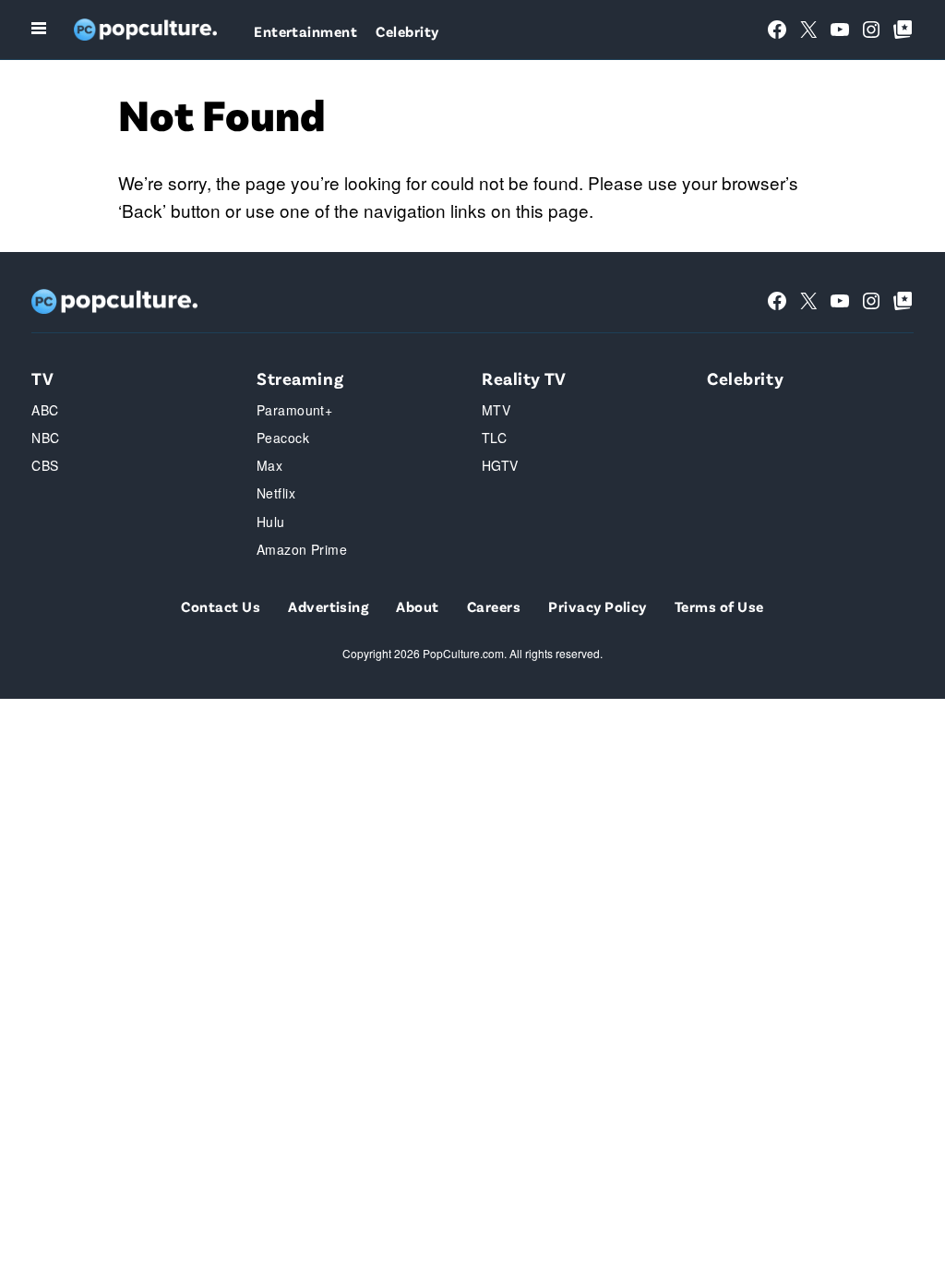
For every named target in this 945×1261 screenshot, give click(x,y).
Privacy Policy (597, 606)
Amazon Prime (302, 549)
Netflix (276, 493)
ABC (44, 410)
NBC (45, 437)
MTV (496, 410)
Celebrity (407, 31)
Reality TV (524, 378)
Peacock (283, 437)
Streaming (300, 378)
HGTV (500, 465)
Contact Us (220, 606)
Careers (493, 606)
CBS (44, 465)
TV (42, 378)
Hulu (271, 521)
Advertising (328, 606)
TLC (494, 437)
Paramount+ (294, 410)
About (417, 606)
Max (269, 465)
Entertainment (305, 31)
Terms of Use (719, 606)
